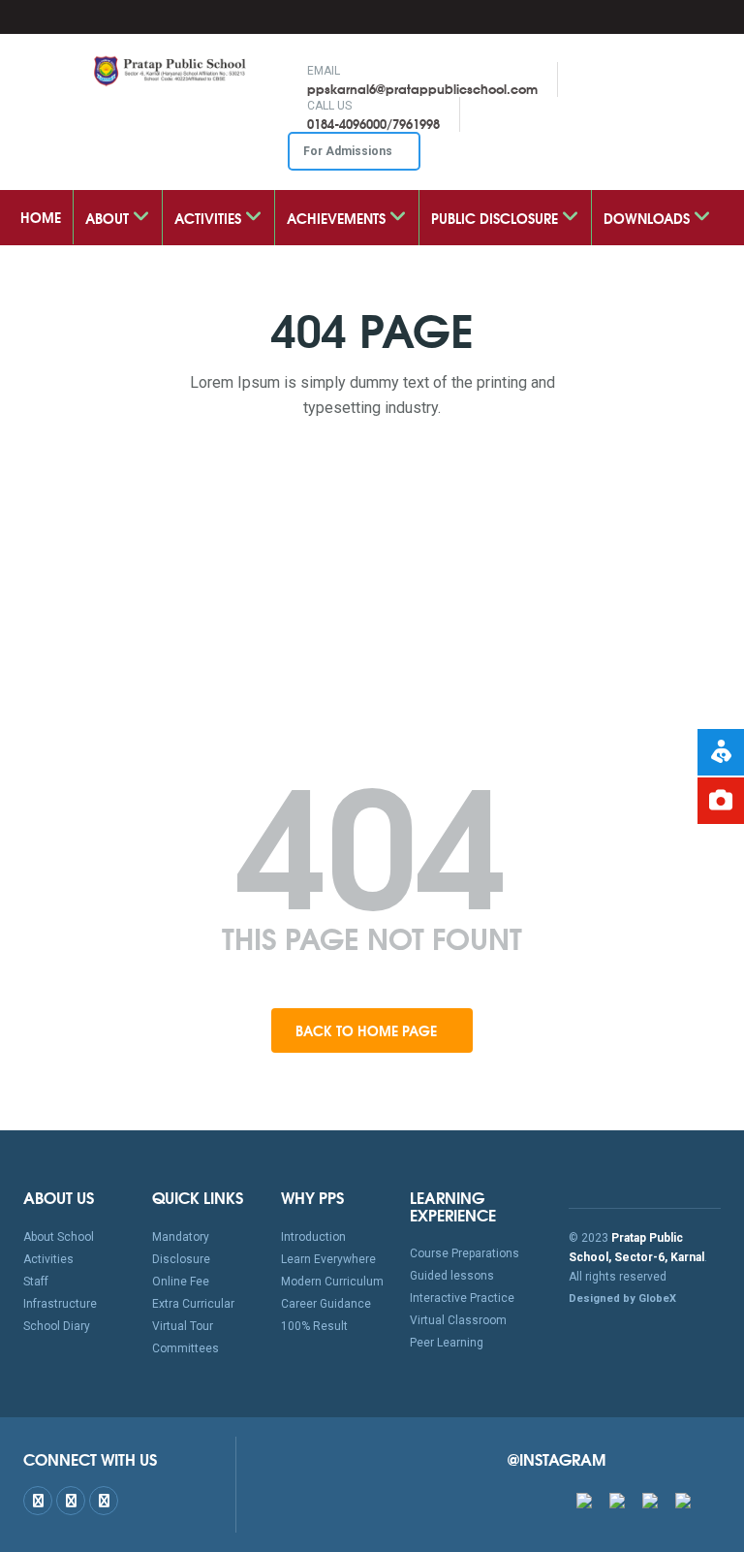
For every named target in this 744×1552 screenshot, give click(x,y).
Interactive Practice (462, 1298)
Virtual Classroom (458, 1320)
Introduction (313, 1237)
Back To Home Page (368, 1030)
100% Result (314, 1326)
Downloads (649, 218)
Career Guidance (326, 1304)
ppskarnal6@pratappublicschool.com (422, 88)
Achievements (338, 218)
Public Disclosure (496, 218)
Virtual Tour (182, 1326)
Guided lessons (452, 1276)
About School (58, 1237)
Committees (185, 1348)
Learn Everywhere (328, 1259)
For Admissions (349, 151)
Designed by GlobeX (622, 1298)
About (109, 218)
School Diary (56, 1326)
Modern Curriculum (332, 1281)
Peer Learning (446, 1342)
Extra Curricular (193, 1304)
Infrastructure (60, 1304)
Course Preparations (464, 1253)
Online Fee (180, 1281)
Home (40, 217)
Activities (209, 218)
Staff (35, 1281)
